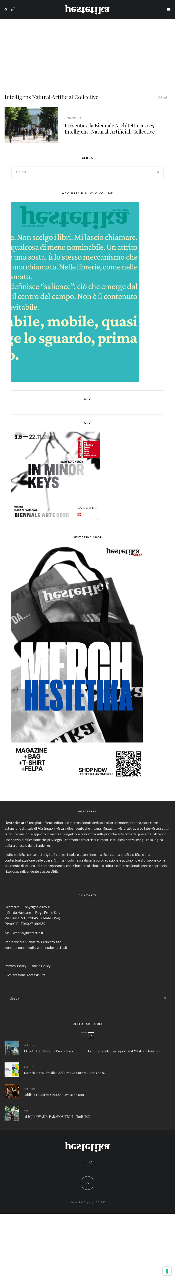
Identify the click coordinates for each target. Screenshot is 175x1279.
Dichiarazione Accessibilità (25, 975)
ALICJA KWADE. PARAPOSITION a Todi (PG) (57, 1117)
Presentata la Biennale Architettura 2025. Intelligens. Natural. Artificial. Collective (109, 128)
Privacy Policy (15, 966)
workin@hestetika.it (28, 933)
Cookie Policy (40, 966)
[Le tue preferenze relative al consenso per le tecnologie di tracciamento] (167, 1271)
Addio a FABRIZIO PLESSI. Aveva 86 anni (54, 1095)
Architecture (72, 117)
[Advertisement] (87, 53)
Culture (29, 1067)
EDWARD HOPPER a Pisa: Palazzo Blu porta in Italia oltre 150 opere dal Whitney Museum (92, 1051)
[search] (158, 172)
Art (26, 1045)
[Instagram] (90, 1162)
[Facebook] (84, 1162)
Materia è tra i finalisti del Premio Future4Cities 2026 (64, 1073)
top (33, 1045)
